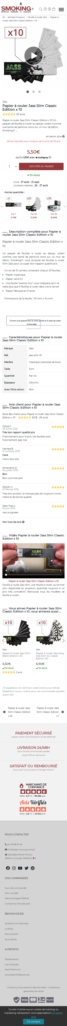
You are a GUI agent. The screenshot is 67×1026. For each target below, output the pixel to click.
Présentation (12, 959)
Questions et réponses (16, 923)
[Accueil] (3, 17)
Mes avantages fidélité (17, 898)
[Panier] (53, 9)
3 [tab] (39, 91)
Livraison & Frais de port (17, 903)
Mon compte (11, 893)
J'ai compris (33, 1021)
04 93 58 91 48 (14, 844)
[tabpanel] (33, 55)
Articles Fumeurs (16, 17)
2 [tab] (33, 91)
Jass (4, 101)
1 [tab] (27, 91)
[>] (65, 206)
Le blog (9, 928)
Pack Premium (13, 969)
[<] (1, 206)
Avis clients (11, 939)
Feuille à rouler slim (38, 17)
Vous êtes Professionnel (17, 974)
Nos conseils (11, 934)
